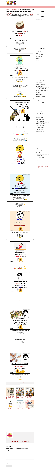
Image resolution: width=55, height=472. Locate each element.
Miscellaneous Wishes (19, 6)
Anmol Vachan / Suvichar (40, 69)
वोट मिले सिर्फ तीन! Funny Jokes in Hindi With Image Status (29, 397)
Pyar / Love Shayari (39, 146)
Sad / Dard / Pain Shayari (40, 148)
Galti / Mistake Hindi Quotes (40, 92)
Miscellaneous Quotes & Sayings (41, 105)
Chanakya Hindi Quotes (39, 74)
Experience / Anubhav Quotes (40, 84)
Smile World (21, 433)
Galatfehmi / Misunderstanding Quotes (42, 90)
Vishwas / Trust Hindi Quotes (40, 125)
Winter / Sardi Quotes (39, 129)
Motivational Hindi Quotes (40, 107)
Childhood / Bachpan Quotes (40, 78)
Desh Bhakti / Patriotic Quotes (41, 80)
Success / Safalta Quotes (40, 121)
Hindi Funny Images (39, 58)
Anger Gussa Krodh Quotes (40, 67)
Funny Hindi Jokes (14, 9)
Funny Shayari (38, 140)
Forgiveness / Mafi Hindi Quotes (41, 88)
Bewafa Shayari (38, 135)
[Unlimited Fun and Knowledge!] (11, 4)
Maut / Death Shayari (39, 142)
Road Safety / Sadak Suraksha (40, 113)
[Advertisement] (20, 422)
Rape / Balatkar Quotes (39, 109)
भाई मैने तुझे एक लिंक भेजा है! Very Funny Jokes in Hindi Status (20, 409)
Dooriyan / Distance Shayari (40, 137)
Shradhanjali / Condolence (40, 155)
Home (8, 6)
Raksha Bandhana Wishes (40, 19)
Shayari (37, 134)
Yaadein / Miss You (39, 152)
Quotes (37, 66)
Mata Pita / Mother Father (40, 104)
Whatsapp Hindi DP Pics (40, 157)
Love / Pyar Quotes (39, 100)
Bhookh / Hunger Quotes (40, 72)
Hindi (9, 9)
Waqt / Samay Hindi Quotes (40, 127)
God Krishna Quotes (39, 94)
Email (7, 463)
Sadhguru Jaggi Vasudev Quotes (41, 115)
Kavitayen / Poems (39, 60)
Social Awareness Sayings (40, 119)
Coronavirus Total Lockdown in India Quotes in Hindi (13, 383)
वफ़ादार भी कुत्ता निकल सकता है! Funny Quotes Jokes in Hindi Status (10, 409)
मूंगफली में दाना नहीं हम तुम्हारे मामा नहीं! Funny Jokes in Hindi (19, 397)
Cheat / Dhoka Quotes (39, 76)
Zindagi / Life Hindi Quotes (40, 131)
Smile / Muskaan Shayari (40, 150)
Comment (8, 450)
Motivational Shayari (39, 144)
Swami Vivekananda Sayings (40, 123)
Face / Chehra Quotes (39, 86)
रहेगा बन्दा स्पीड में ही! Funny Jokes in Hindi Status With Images (10, 397)
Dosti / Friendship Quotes (40, 82)
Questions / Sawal (39, 64)
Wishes (37, 160)
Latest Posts (12, 6)
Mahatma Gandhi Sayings (40, 102)
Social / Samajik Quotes (39, 117)
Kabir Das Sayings (39, 98)
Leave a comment (10, 13)
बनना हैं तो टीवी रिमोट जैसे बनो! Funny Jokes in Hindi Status (29, 409)
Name (7, 461)
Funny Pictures (38, 51)
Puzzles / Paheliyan (39, 62)
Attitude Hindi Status (39, 54)
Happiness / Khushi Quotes (40, 96)
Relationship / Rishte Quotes (40, 111)
